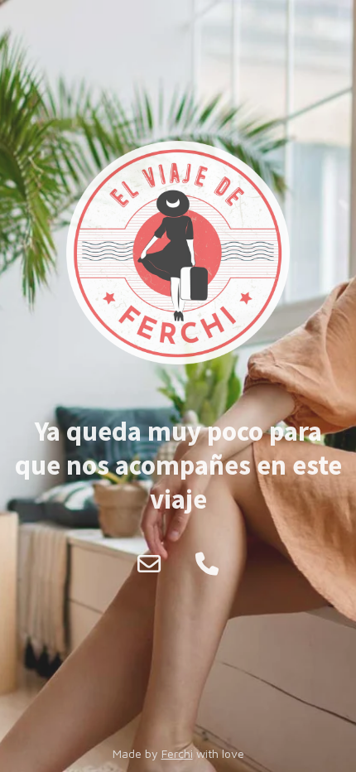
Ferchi (177, 753)
